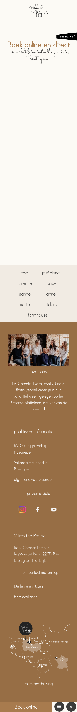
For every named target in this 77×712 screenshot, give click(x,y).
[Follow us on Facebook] (37, 509)
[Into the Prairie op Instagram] (22, 509)
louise (51, 283)
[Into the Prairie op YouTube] (54, 509)
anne (51, 294)
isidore (51, 304)
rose (24, 273)
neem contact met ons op (38, 572)
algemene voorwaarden (33, 479)
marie (24, 304)
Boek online (26, 707)
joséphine (51, 273)
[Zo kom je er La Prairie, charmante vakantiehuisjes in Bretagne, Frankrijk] (38, 677)
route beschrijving (38, 683)
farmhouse (37, 315)
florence (24, 283)
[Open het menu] (59, 707)
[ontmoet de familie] (42, 409)
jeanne (24, 294)
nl (71, 706)
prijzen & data (38, 493)
